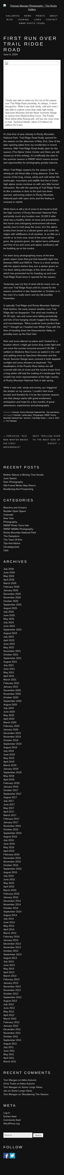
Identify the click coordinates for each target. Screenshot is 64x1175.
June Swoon (10, 478)
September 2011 (12, 1040)
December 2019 (12, 733)
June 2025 (9, 615)
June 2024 (9, 626)
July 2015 (8, 875)
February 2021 (11, 683)
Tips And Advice (52, 412)
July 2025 (8, 611)
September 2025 (12, 604)
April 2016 (8, 851)
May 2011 (8, 1054)
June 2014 (9, 922)
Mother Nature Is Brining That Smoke (23, 474)
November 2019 (12, 736)
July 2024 (8, 622)
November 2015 (12, 861)
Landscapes (27, 415)
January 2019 (10, 768)
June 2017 (9, 804)
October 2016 (10, 829)
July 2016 (8, 840)
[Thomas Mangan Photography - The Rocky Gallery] (32, 9)
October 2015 (10, 865)
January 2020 (10, 729)
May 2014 (8, 925)
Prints (40, 16)
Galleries (13, 16)
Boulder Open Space (14, 511)
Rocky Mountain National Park (32, 412)
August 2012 (10, 1000)
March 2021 (9, 679)
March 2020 (9, 722)
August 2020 (10, 704)
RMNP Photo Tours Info (16, 525)
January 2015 (10, 897)
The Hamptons (11, 536)
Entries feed (9, 1116)
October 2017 (10, 790)
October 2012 (10, 993)
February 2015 (11, 893)
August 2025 (10, 608)
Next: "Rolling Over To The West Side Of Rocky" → (47, 439)
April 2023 (8, 640)
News (27, 16)
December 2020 (12, 690)
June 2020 (9, 711)
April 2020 (8, 718)
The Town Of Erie (12, 539)
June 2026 (9, 572)
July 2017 (8, 801)
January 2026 (10, 590)
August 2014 (10, 915)
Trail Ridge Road (38, 418)
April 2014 (8, 929)
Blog (9, 20)
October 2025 (10, 601)
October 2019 (10, 740)
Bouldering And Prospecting (18, 489)
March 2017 (9, 815)
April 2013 (8, 972)
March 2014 (9, 933)
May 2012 (8, 1011)
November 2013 (12, 947)
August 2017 (10, 797)
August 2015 (10, 872)
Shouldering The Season (35, 1094)
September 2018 (12, 772)
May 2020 (8, 715)
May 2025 (8, 618)
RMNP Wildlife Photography (18, 529)
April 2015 (8, 886)
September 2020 (12, 701)
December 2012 (12, 986)
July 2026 (8, 569)
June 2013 (9, 965)
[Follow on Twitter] (12, 1156)
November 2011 (12, 1033)
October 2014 (10, 908)
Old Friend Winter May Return (19, 485)
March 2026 (9, 583)
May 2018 (8, 776)
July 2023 (8, 636)
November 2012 (12, 990)
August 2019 (10, 747)
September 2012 (12, 997)
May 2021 (8, 672)
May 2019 (8, 758)
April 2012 (8, 1015)
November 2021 (12, 651)
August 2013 (10, 958)
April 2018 (8, 779)
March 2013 (9, 975)
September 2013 (12, 954)
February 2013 (11, 979)
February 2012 (11, 1022)
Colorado (15, 412)
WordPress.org (11, 1123)
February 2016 (11, 854)
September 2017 (12, 793)
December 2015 (12, 858)
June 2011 (9, 1050)
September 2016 (12, 833)
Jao (5, 1090)
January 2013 (10, 983)
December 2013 (12, 943)
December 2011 (12, 1029)
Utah (6, 550)
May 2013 (8, 968)
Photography (38, 415)
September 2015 (12, 868)
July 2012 (8, 1004)
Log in (6, 1112)
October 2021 (10, 654)
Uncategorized (11, 546)
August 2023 (10, 633)
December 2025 (12, 594)
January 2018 (10, 786)
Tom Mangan (11, 421)
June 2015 (9, 879)
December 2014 (12, 900)
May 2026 (8, 576)
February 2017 (11, 818)
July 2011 (8, 1047)
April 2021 (8, 676)
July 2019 (8, 751)
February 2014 (11, 936)
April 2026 (8, 579)
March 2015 (9, 890)
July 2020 (8, 708)
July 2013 (8, 961)
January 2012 (10, 1025)
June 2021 (9, 668)
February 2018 (11, 783)
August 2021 (10, 661)
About (54, 16)
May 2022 (8, 647)
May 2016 (8, 847)
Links (37, 20)
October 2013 (10, 950)
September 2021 (12, 658)
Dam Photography (13, 482)
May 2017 (8, 808)
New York (8, 518)
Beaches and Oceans (15, 507)
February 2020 (11, 726)
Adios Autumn (29, 1080)
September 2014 (12, 911)
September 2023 (12, 629)
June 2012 (9, 1008)
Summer (27, 418)
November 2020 (12, 693)
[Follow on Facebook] (6, 1156)
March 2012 (9, 1018)
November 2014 (12, 904)
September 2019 (12, 743)
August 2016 (10, 836)
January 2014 (10, 940)
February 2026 (11, 586)
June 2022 (9, 643)
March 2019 (9, 765)
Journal (24, 20)
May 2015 (8, 883)
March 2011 (9, 1061)
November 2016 (12, 826)
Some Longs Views (32, 1087)
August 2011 (10, 1043)
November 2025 (12, 597)
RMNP (47, 415)
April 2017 (8, 811)
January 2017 (10, 822)
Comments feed (12, 1120)
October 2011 (10, 1036)
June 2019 (9, 754)
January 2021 (10, 686)
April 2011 (8, 1058)
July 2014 (8, 918)
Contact (52, 20)
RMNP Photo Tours (32, 23)
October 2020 (10, 697)
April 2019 (8, 761)
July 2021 (8, 665)
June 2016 (9, 843)
